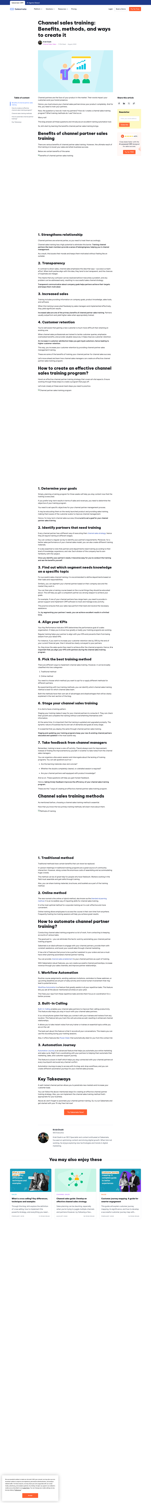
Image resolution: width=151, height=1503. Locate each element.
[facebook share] (119, 103)
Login (111, 9)
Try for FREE (129, 152)
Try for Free (135, 9)
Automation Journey (46, 1050)
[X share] (129, 103)
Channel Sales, (48, 44)
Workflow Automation (47, 987)
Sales (54, 44)
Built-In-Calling (44, 1009)
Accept (30, 1495)
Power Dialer (65, 1038)
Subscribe (124, 125)
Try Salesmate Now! (75, 1112)
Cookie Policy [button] (26, 1488)
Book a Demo (121, 9)
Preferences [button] (17, 1490)
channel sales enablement (62, 959)
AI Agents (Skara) (33, 3)
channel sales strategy (97, 533)
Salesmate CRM (17, 3)
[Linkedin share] (124, 103)
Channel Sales (63, 1194)
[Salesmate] (18, 9)
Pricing (73, 9)
